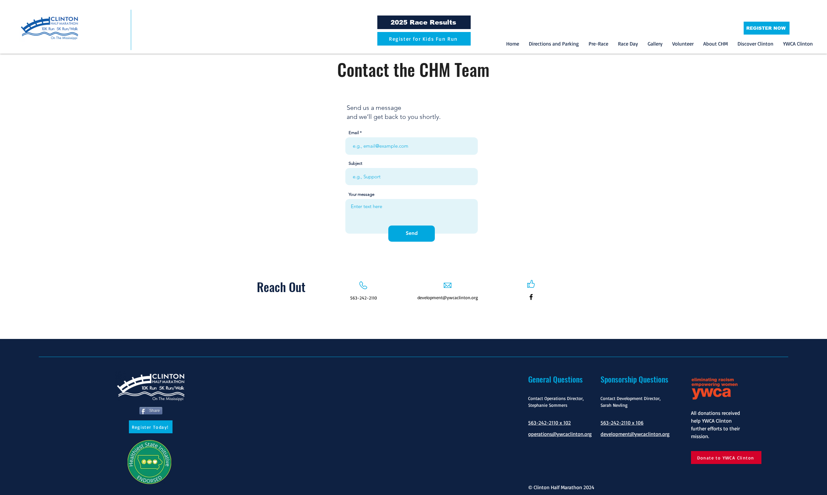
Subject (355, 163)
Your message (361, 194)
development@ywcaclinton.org (447, 297)
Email (354, 133)
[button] (598, 43)
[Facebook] (531, 297)
